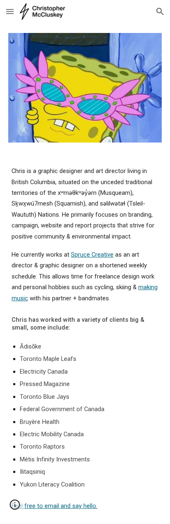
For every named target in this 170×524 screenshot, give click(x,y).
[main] (85, 338)
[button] (10, 11)
